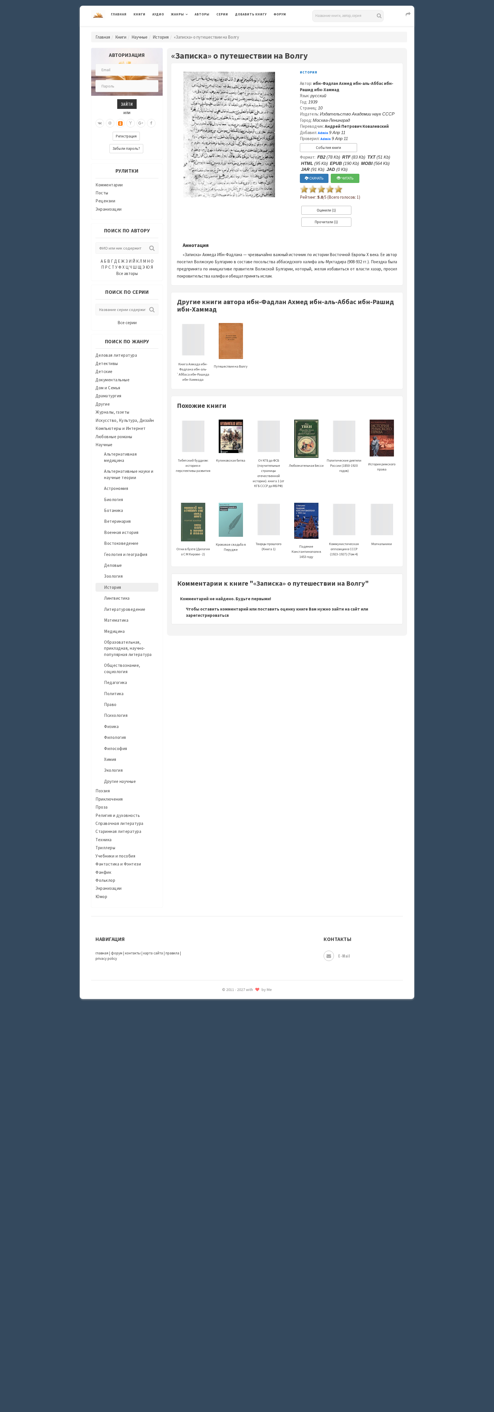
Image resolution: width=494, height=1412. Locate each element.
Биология (113, 499)
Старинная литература (118, 831)
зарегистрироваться (207, 615)
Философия (115, 748)
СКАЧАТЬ (316, 178)
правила (172, 953)
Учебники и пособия (115, 856)
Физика (111, 726)
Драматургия (108, 395)
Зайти (127, 104)
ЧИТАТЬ (347, 178)
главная (101, 953)
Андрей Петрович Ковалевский (357, 126)
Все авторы (127, 273)
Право (110, 704)
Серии (222, 14)
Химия (110, 759)
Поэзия (102, 790)
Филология (115, 737)
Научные (140, 37)
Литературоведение (125, 609)
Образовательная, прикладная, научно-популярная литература (128, 648)
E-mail (344, 956)
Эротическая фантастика (261, 1000)
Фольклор (105, 880)
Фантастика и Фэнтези (118, 864)
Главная (119, 14)
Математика (116, 620)
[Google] (141, 123)
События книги (328, 147)
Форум (280, 14)
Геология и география (125, 554)
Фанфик (103, 872)
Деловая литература (255, 29)
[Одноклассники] (120, 123)
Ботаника (113, 510)
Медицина (114, 631)
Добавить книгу (251, 14)
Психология (116, 715)
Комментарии (109, 185)
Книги (140, 14)
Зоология (113, 576)
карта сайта (153, 953)
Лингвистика (117, 598)
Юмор (101, 896)
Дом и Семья (107, 387)
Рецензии (105, 201)
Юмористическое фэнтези (262, 1039)
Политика (114, 693)
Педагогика (115, 682)
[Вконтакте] (99, 123)
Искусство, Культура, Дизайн (124, 420)
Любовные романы (113, 436)
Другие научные (120, 781)
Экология (113, 770)
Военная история (121, 532)
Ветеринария (117, 521)
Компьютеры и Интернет (120, 428)
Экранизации (108, 209)
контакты (133, 953)
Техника (103, 839)
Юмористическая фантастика (265, 1026)
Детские (104, 371)
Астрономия (116, 488)
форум (116, 953)
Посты (101, 193)
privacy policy (106, 958)
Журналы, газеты (112, 412)
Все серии (127, 322)
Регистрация (126, 136)
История (161, 37)
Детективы (106, 363)
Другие (102, 404)
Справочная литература (119, 823)
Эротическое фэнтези (257, 1013)
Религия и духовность (117, 815)
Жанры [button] (177, 14)
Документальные (112, 379)
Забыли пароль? (126, 148)
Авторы (202, 14)
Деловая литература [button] (191, 29)
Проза (101, 807)
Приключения (109, 799)
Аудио (158, 14)
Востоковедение (121, 543)
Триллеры (105, 847)
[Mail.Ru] (110, 123)
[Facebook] (151, 123)
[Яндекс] (130, 123)
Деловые (113, 565)
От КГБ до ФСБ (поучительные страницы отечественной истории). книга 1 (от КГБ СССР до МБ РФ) (268, 473)
